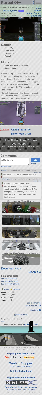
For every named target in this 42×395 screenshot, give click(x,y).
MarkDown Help (5, 166)
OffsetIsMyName (10, 10)
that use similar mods (9, 281)
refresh (33, 164)
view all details (22, 315)
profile (27, 324)
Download (36, 16)
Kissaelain (3, 170)
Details (37, 10)
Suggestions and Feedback (21, 377)
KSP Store (31, 390)
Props (3, 321)
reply (39, 172)
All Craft (34, 324)
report (35, 172)
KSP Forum (22, 390)
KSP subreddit (12, 390)
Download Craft (21, 133)
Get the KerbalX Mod (21, 371)
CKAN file (34, 272)
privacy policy (26, 366)
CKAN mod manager (27, 387)
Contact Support (21, 363)
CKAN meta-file (21, 129)
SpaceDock (10, 387)
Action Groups (33, 13)
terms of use (15, 366)
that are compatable (9, 278)
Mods (38, 8)
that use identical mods (10, 284)
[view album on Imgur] (2, 18)
